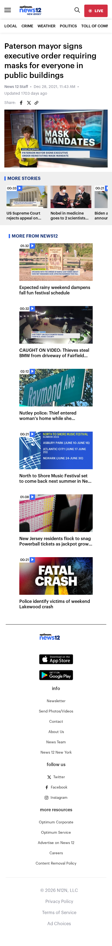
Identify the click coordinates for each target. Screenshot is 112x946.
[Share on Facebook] (21, 103)
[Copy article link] (36, 103)
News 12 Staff (16, 87)
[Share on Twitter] (29, 103)
